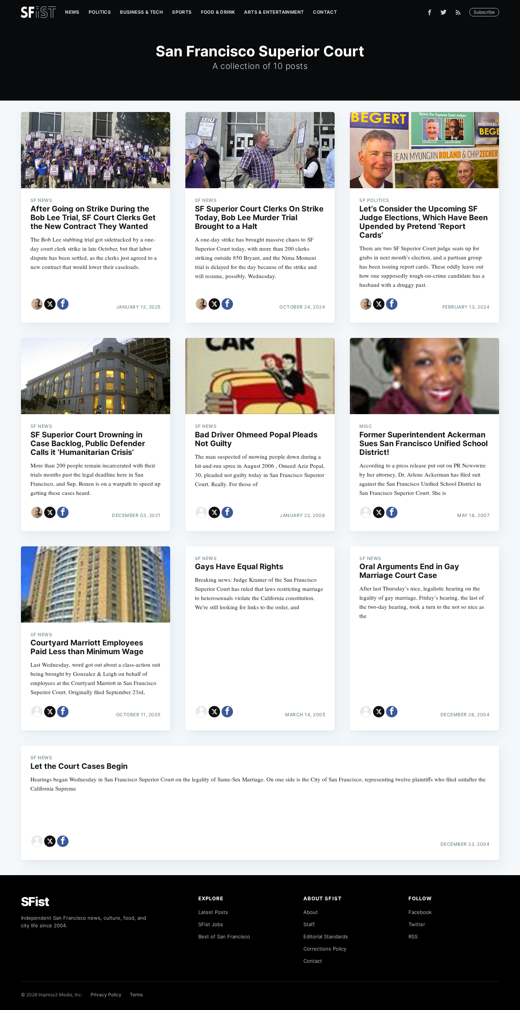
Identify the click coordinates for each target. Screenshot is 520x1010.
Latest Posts (213, 912)
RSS (413, 936)
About (310, 912)
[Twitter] (443, 12)
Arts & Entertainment (274, 12)
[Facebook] (429, 12)
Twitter (416, 924)
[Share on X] (49, 304)
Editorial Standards (325, 936)
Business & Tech (141, 12)
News (72, 12)
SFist (35, 901)
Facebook (420, 912)
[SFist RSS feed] (460, 12)
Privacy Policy (106, 994)
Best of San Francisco (224, 936)
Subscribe (484, 12)
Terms (136, 994)
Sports (181, 12)
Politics (100, 12)
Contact (325, 12)
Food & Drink (218, 12)
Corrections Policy (324, 949)
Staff (309, 924)
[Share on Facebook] (62, 304)
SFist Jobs (210, 924)
